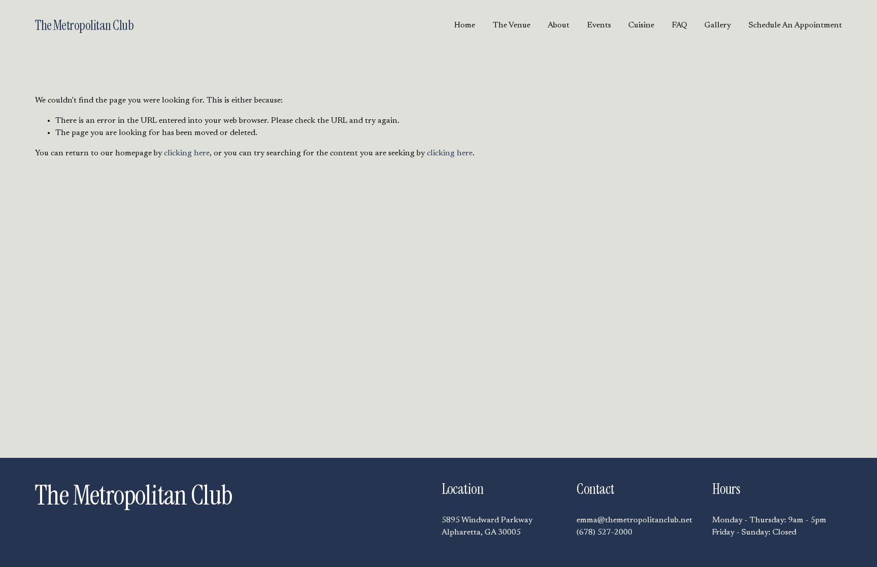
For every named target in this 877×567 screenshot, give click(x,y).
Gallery (717, 25)
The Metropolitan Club (84, 25)
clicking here (187, 153)
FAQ (679, 25)
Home (464, 25)
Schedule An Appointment (795, 25)
